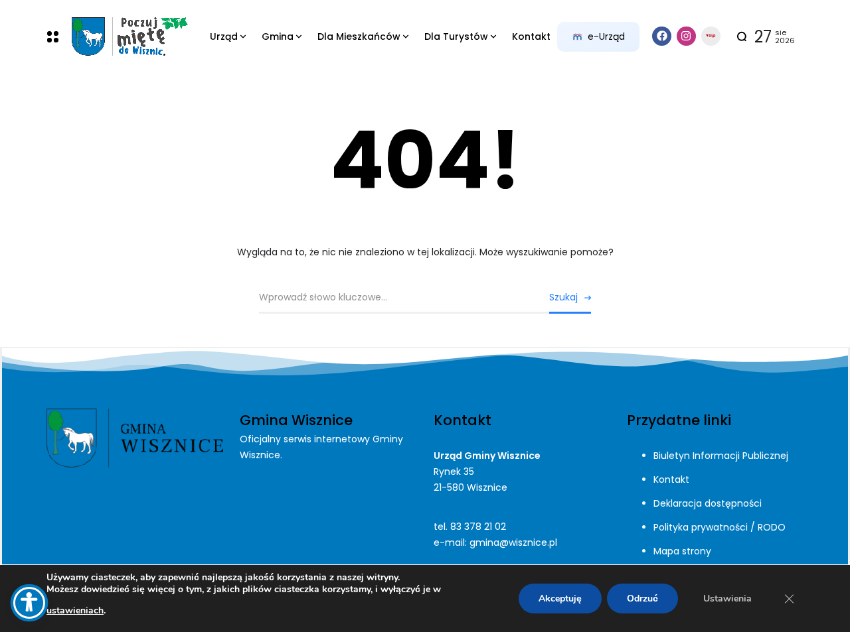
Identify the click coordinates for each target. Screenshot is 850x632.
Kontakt (671, 479)
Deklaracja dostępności (707, 503)
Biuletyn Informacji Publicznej (720, 455)
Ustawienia (727, 598)
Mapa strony (682, 551)
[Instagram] (686, 36)
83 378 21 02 (478, 526)
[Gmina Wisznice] (129, 36)
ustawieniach (75, 610)
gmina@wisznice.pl (513, 542)
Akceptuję (560, 598)
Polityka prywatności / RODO (719, 527)
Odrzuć (642, 598)
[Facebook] (661, 36)
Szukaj (563, 297)
